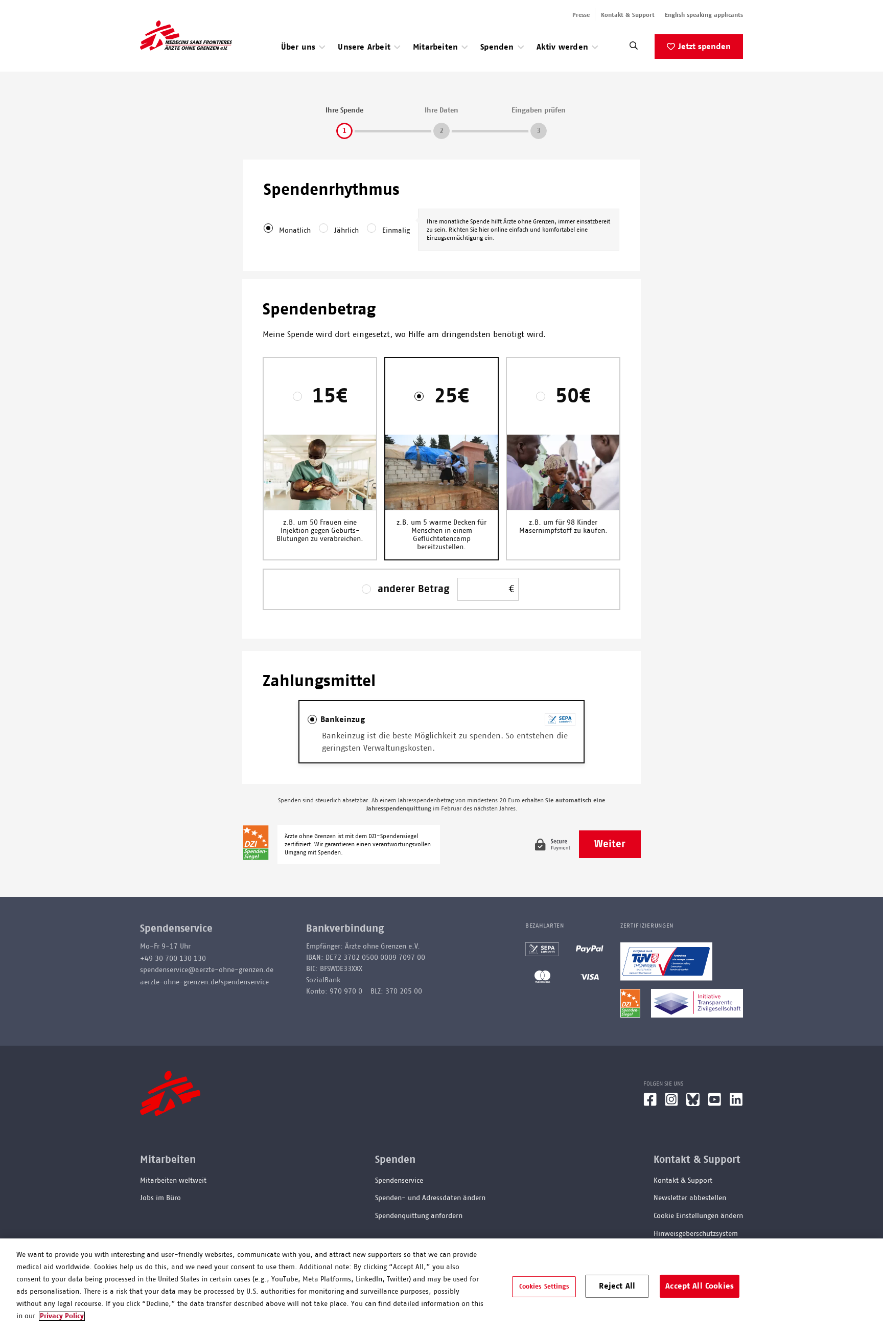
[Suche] (633, 48)
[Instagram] (671, 1103)
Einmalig (396, 230)
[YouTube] (715, 1103)
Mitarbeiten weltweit (173, 1180)
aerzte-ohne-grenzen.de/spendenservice (204, 982)
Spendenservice (399, 1180)
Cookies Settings (544, 1286)
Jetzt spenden (704, 46)
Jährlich (346, 230)
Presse (581, 15)
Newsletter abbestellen (690, 1198)
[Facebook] (650, 1103)
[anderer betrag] (369, 589)
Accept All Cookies (699, 1285)
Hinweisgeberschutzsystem (696, 1233)
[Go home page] (186, 35)
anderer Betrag (413, 589)
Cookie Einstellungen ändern (698, 1216)
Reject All (617, 1285)
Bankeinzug (342, 719)
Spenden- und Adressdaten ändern (430, 1198)
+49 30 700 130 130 (173, 958)
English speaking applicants (704, 15)
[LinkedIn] (736, 1103)
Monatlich (295, 230)
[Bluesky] (693, 1103)
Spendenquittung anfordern (418, 1216)
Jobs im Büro (160, 1198)
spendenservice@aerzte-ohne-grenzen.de (206, 970)
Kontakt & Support (628, 15)
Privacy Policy (62, 1316)
